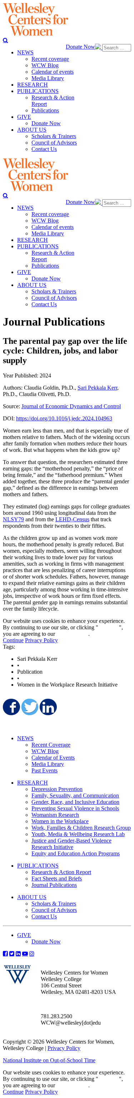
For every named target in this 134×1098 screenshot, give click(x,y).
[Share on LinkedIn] (47, 707)
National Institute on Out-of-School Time (49, 1060)
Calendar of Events (53, 758)
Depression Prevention (57, 789)
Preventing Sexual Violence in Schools (75, 808)
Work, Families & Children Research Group (81, 828)
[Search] (5, 40)
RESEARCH (32, 783)
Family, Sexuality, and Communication (75, 795)
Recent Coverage (50, 745)
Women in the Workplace (60, 821)
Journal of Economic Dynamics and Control (71, 406)
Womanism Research (55, 815)
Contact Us (44, 916)
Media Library (47, 764)
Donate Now (80, 47)
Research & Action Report (61, 872)
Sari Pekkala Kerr (97, 388)
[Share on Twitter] (29, 707)
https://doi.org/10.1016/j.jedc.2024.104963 (64, 418)
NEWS (25, 738)
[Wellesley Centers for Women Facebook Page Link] (5, 953)
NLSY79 (13, 519)
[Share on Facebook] (11, 707)
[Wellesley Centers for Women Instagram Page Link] (31, 953)
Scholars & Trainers (53, 904)
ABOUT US (31, 897)
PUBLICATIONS (38, 866)
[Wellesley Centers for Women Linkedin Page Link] (18, 953)
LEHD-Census (72, 519)
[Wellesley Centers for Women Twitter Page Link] (11, 953)
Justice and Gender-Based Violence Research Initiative (71, 844)
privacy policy (72, 634)
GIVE (24, 935)
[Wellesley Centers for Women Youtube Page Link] (25, 953)
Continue (108, 627)
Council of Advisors (54, 910)
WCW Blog (45, 751)
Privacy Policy (41, 640)
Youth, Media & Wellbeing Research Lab (78, 834)
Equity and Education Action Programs (75, 853)
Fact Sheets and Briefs (56, 878)
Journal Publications (54, 885)
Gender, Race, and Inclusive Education (75, 802)
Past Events (44, 770)
